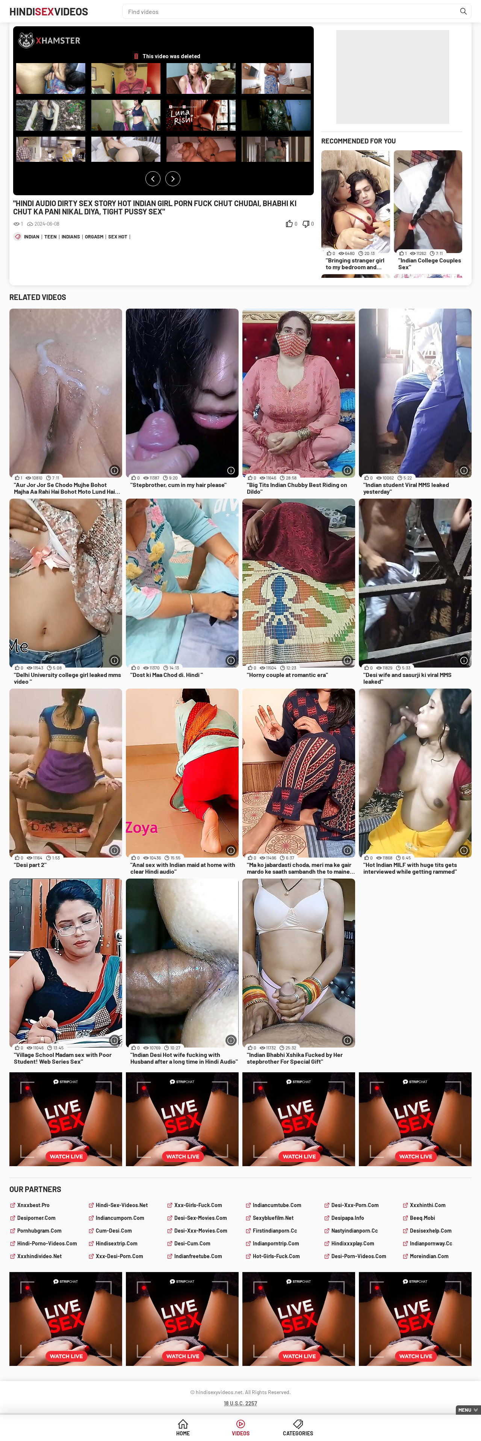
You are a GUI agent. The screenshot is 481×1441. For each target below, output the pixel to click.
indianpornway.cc (431, 1243)
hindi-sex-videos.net (122, 1205)
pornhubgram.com (39, 1230)
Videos (241, 1433)
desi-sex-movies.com (200, 1218)
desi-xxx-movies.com (200, 1230)
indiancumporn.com (120, 1218)
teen (50, 236)
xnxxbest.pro (33, 1205)
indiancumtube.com (277, 1205)
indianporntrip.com (276, 1243)
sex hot (117, 236)
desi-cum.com (192, 1243)
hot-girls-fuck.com (276, 1256)
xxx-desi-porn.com (119, 1256)
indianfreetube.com (198, 1256)
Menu (464, 1410)
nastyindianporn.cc (354, 1230)
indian (31, 236)
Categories (298, 1433)
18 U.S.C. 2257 (240, 1403)
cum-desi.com (114, 1230)
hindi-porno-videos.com (47, 1243)
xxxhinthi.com (428, 1205)
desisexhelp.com (431, 1230)
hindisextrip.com (117, 1243)
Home (183, 1433)
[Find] (464, 11)
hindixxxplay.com (352, 1243)
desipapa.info (347, 1218)
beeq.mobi (422, 1218)
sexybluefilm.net (273, 1218)
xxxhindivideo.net (39, 1256)
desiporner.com (36, 1218)
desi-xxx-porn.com (355, 1205)
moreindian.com (429, 1256)
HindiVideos (48, 11)
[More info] (114, 470)
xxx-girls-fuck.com (198, 1205)
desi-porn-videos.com (358, 1256)
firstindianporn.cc (275, 1230)
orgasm (94, 236)
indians (71, 236)
